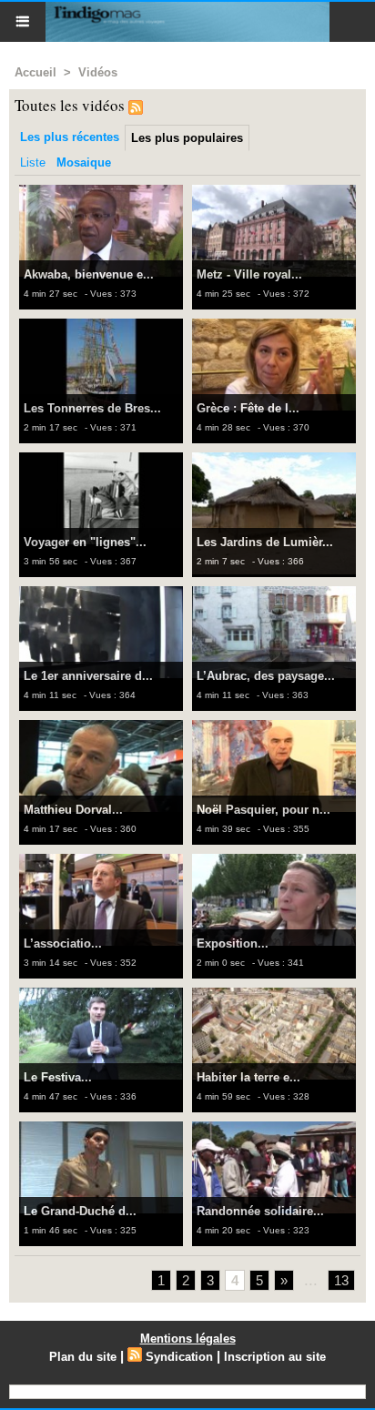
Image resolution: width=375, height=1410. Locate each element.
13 (341, 1280)
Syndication (179, 1357)
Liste (33, 162)
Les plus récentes (69, 137)
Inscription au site (275, 1357)
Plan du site (83, 1357)
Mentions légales (188, 1338)
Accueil (35, 72)
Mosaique (83, 162)
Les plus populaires (187, 138)
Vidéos (97, 72)
